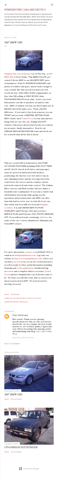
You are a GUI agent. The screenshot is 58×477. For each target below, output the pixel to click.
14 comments (16, 452)
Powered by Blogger (31, 469)
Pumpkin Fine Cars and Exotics (25, 9)
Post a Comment (12, 344)
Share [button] (6, 294)
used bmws (23, 302)
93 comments (16, 399)
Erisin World (17, 315)
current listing (19, 262)
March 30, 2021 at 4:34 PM (22, 338)
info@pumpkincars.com (24, 255)
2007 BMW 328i (13, 42)
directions (8, 271)
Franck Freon (27, 118)
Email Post (15, 294)
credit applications (25, 268)
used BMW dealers (11, 302)
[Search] (52, 4)
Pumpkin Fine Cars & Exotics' (17, 74)
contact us (30, 252)
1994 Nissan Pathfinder (21, 447)
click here (44, 217)
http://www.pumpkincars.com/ (28, 258)
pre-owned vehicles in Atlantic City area (25, 298)
